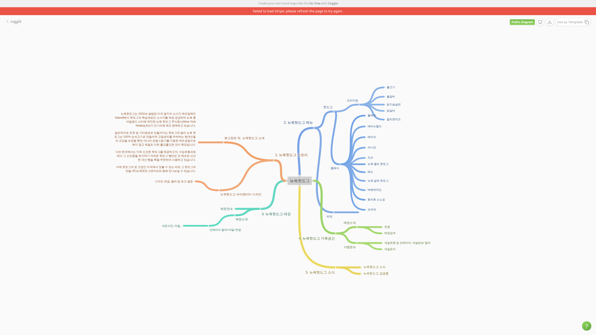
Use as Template (570, 22)
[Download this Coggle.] (549, 22)
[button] (586, 326)
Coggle (333, 3)
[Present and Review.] (540, 22)
